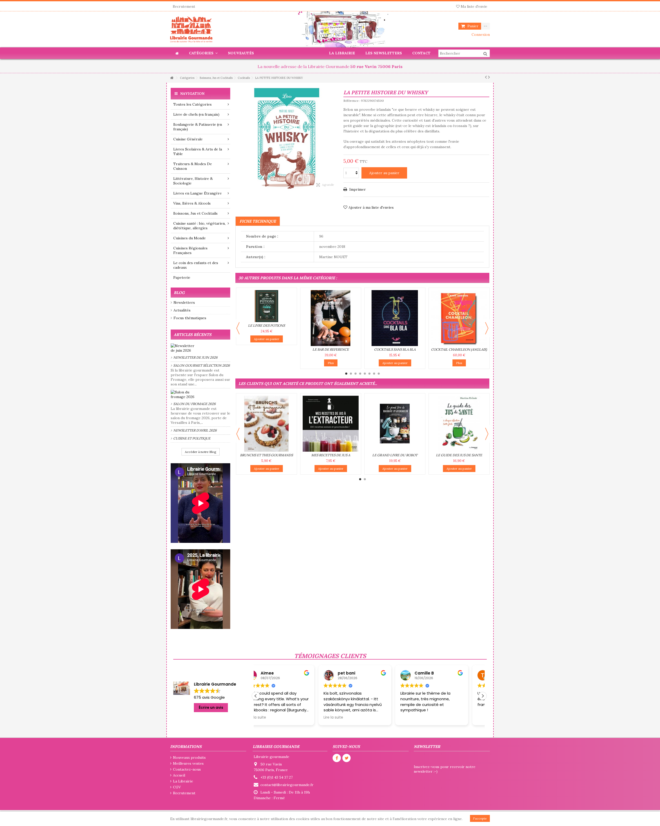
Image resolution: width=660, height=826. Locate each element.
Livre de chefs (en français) (196, 114)
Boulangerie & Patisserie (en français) (197, 126)
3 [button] (355, 374)
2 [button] (351, 374)
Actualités (182, 310)
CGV (177, 787)
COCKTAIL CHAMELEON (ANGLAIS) (459, 349)
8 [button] (379, 374)
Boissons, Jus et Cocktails (195, 213)
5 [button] (365, 374)
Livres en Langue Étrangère (197, 193)
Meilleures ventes (188, 763)
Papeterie (181, 277)
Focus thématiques (190, 318)
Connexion (480, 34)
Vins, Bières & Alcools (192, 203)
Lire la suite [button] (270, 717)
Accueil (179, 775)
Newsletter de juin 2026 (195, 357)
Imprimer (357, 189)
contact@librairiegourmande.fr (287, 784)
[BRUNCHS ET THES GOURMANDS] (266, 424)
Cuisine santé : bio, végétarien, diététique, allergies (199, 225)
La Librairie (183, 781)
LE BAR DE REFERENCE (330, 349)
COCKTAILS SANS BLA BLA (395, 349)
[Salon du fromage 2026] (200, 394)
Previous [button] (238, 328)
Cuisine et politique (191, 438)
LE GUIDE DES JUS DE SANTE (459, 455)
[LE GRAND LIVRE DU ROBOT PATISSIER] (395, 424)
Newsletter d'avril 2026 (195, 430)
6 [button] (369, 374)
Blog (179, 292)
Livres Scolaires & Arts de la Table (197, 151)
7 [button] (374, 374)
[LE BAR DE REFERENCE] (331, 318)
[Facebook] (337, 758)
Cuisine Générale (188, 139)
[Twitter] (346, 758)
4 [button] (360, 374)
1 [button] (346, 374)
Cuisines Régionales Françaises (190, 250)
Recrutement (184, 6)
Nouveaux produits (189, 757)
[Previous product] (486, 77)
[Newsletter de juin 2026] (200, 348)
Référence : (351, 101)
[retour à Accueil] (171, 78)
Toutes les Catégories (192, 104)
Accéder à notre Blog (200, 452)
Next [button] (486, 328)
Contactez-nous (187, 769)
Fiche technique (258, 221)
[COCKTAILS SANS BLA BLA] (395, 318)
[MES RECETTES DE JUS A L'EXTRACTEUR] (331, 424)
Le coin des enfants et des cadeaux (195, 265)
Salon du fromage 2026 (194, 404)
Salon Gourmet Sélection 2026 (201, 365)
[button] (482, 696)
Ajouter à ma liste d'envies (371, 207)
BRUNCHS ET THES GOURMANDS (266, 455)
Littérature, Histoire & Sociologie (193, 181)
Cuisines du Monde (189, 238)
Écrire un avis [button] (211, 707)
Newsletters (184, 302)
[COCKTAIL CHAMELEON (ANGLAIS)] (459, 318)
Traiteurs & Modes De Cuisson (192, 166)
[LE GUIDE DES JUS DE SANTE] (459, 424)
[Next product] (489, 77)
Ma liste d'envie (473, 6)
